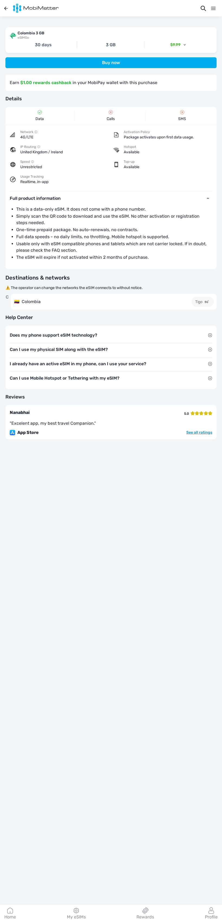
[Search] (203, 8)
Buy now (111, 62)
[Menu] (213, 8)
